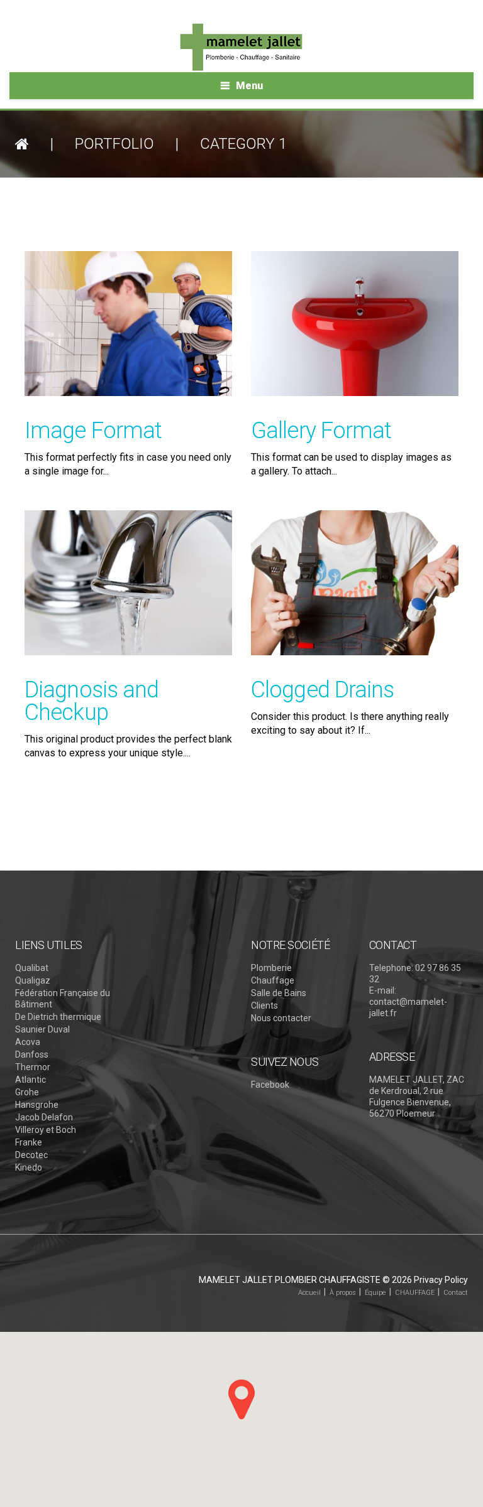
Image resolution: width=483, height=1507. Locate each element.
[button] (241, 1399)
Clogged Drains (322, 690)
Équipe (375, 1293)
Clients (264, 1005)
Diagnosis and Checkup (91, 701)
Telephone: (391, 968)
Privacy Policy (441, 1280)
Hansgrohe (36, 1105)
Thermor (32, 1067)
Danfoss (31, 1054)
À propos (343, 1293)
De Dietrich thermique (58, 1017)
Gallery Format (321, 430)
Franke (28, 1142)
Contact (455, 1293)
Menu (249, 86)
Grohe (27, 1092)
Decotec (31, 1155)
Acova (27, 1042)
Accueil (309, 1293)
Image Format (93, 430)
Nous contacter (281, 1018)
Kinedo (28, 1167)
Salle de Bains (278, 993)
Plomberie (271, 968)
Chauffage (272, 980)
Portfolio (114, 144)
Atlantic (30, 1080)
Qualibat (31, 968)
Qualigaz (32, 980)
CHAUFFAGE (415, 1293)
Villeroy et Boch (45, 1130)
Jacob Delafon (44, 1117)
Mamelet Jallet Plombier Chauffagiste (289, 1280)
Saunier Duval (42, 1029)
